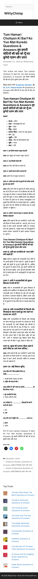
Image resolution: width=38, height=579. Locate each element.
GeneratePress (31, 576)
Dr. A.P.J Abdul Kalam (12, 87)
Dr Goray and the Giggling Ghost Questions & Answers (23, 557)
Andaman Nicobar (24, 85)
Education (10, 459)
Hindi (17, 459)
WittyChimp (13, 13)
